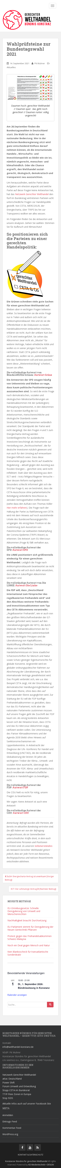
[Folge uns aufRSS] (37, 1147)
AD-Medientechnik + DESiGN (41, 1164)
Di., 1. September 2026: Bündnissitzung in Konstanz (34, 985)
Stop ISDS (7, 1098)
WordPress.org (10, 1134)
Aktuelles (11, 67)
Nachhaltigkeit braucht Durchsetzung (26, 920)
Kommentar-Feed (11, 1127)
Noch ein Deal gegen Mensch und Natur (28, 945)
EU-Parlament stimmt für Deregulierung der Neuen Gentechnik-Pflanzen (30, 928)
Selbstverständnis (43, 845)
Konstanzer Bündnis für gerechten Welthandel (26, 1161)
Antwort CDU (21, 812)
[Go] (50, 1004)
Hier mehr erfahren (17, 507)
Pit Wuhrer (39, 63)
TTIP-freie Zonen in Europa (16, 1094)
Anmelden (7, 1115)
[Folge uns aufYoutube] (30, 1147)
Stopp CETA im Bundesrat (16, 1090)
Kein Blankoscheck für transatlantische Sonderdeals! (27, 953)
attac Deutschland (12, 1078)
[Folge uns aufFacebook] (22, 1147)
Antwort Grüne (43, 374)
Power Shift (8, 1082)
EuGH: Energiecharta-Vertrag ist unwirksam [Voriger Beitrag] (29, 878)
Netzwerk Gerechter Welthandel (32, 194)
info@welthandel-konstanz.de (18, 1046)
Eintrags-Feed (9, 1121)
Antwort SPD (20, 549)
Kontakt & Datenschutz (30, 1154)
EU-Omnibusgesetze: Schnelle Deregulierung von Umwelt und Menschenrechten (23, 911)
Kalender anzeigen (17, 994)
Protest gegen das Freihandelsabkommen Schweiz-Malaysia (29, 937)
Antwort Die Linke (26, 585)
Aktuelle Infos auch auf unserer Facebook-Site (26, 1103)
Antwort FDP (20, 787)
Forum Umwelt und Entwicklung (19, 1086)
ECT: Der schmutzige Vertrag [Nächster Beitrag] (33, 889)
